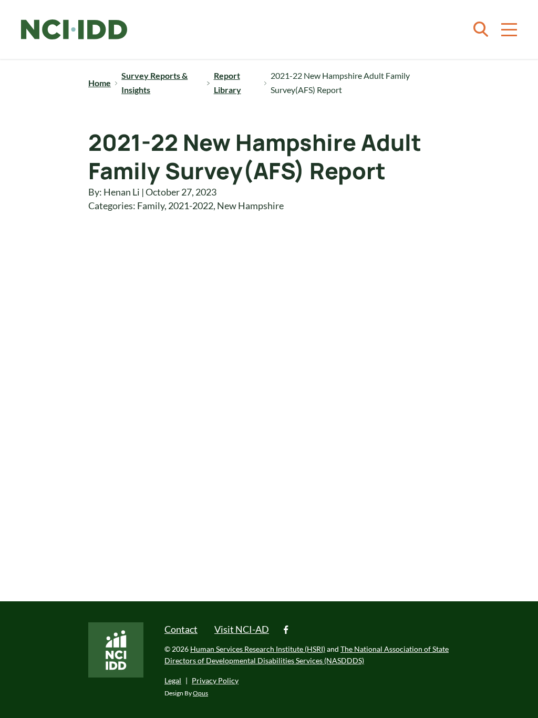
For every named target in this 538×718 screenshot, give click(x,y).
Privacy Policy (215, 680)
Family (150, 205)
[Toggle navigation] (509, 29)
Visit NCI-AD (241, 629)
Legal (172, 680)
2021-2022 (190, 205)
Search (480, 29)
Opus (200, 693)
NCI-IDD (74, 29)
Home (99, 83)
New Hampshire (250, 205)
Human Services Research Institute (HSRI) (257, 648)
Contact (181, 629)
